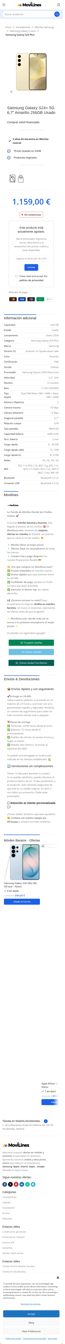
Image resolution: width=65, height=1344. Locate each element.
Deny (31, 1322)
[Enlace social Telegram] (33, 1184)
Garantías (7, 1247)
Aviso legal (52, 1338)
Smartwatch (8, 1207)
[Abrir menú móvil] (4, 5)
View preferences (31, 1331)
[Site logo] (31, 4)
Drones (6, 1213)
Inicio (8, 27)
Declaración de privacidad (34, 1338)
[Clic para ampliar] (11, 91)
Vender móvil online (13, 1253)
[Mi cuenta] (59, 5)
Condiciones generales (14, 1231)
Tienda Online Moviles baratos (18, 1266)
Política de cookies (14, 1338)
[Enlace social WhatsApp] (27, 1184)
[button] (57, 1277)
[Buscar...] (57, 14)
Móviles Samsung (44, 27)
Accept (31, 1313)
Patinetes (7, 1218)
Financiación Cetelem (13, 1237)
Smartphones (23, 27)
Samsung (7, 1166)
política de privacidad (31, 280)
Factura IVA (8, 1242)
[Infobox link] (31, 151)
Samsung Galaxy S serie (23, 30)
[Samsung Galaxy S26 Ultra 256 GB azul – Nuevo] (22, 862)
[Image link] (18, 1144)
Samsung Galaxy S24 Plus (20, 34)
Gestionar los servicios (31, 1304)
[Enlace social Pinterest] (16, 1184)
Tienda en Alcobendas (14, 1271)
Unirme (31, 267)
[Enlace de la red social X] (10, 1184)
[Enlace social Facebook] (4, 1184)
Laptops (6, 1202)
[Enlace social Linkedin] (21, 1184)
